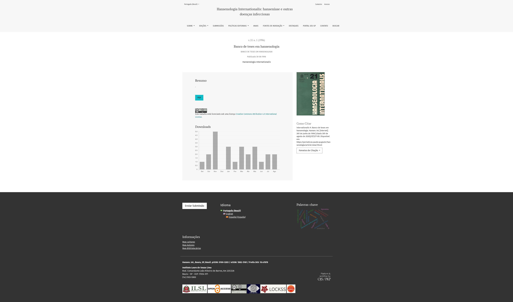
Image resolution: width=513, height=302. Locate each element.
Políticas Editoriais (237, 26)
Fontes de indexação (273, 26)
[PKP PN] (273, 288)
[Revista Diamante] (291, 288)
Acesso (327, 4)
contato (324, 26)
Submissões (218, 26)
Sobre (190, 26)
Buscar (336, 26)
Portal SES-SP (309, 26)
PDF (199, 97)
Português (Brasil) (192, 4)
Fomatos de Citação (308, 150)
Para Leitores (188, 242)
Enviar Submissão (194, 205)
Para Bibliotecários (191, 248)
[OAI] (253, 288)
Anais (255, 26)
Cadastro (318, 4)
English (229, 214)
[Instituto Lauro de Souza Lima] (194, 288)
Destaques (293, 26)
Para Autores (188, 245)
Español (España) (237, 217)
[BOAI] (219, 288)
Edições (203, 26)
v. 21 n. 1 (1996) (256, 40)
